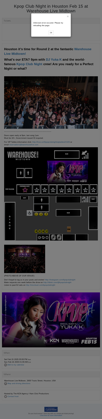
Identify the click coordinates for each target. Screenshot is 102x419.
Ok (51, 33)
